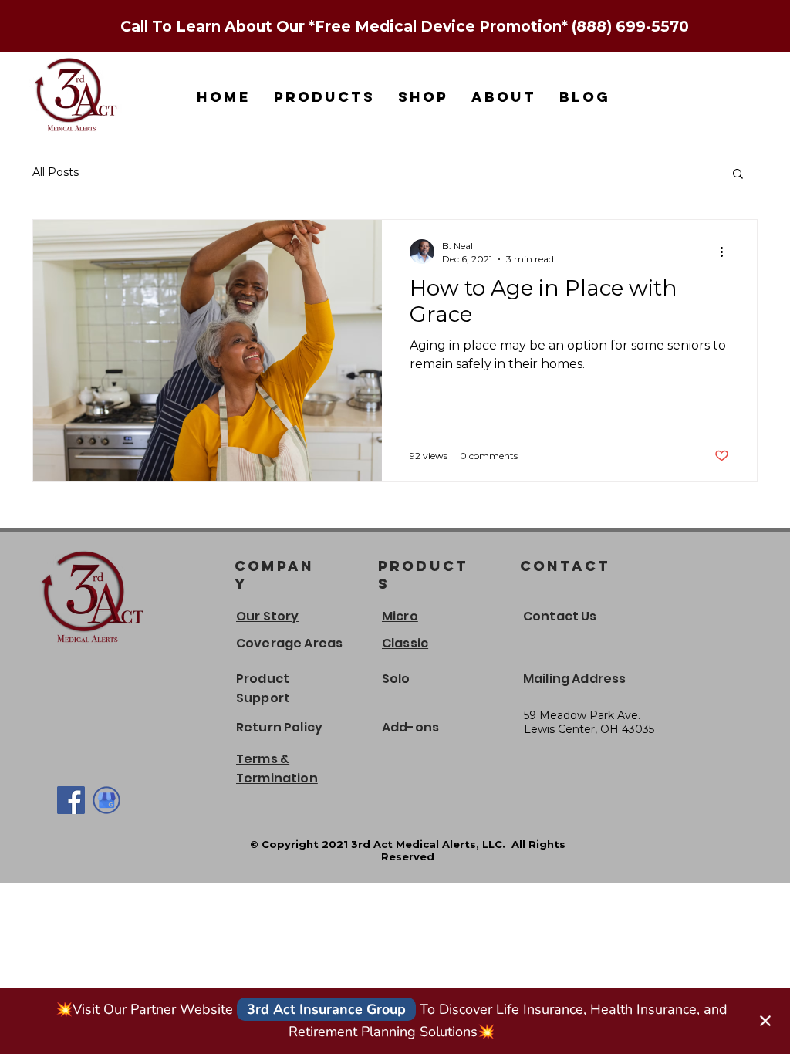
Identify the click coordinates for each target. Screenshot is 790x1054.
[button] (738, 175)
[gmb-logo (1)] (106, 800)
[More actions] (726, 251)
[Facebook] (71, 800)
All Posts (55, 172)
